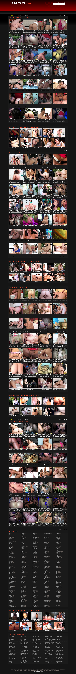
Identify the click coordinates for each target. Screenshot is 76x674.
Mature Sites (58, 649)
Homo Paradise (47, 651)
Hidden (34, 563)
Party (61, 62)
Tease (57, 566)
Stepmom (58, 550)
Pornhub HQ (12, 646)
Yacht (57, 602)
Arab (10, 546)
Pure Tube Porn (24, 643)
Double (22, 576)
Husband (34, 571)
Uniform (57, 583)
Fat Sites (35, 660)
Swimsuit (58, 560)
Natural (19, 182)
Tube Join (11, 638)
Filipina (22, 597)
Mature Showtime (60, 647)
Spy (57, 547)
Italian (33, 577)
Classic (22, 534)
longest (26, 15)
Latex (33, 592)
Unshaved (58, 585)
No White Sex (36, 647)
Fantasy (22, 591)
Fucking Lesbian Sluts (49, 638)
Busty (18, 32)
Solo (57, 541)
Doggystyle (35, 121)
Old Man (46, 556)
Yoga (57, 604)
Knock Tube (23, 640)
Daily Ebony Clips (25, 655)
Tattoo (57, 563)
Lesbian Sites (47, 662)
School (45, 599)
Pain (45, 563)
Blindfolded (11, 577)
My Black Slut (36, 646)
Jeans (33, 581)
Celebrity (11, 602)
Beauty (10, 562)
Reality (48, 331)
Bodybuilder (11, 581)
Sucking (57, 557)
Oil (44, 555)
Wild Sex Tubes (12, 657)
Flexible (22, 606)
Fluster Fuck (12, 643)
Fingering (46, 182)
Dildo (22, 568)
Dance (22, 562)
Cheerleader (11, 606)
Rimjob (45, 596)
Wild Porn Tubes (12, 655)
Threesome (47, 32)
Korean (34, 588)
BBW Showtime (36, 651)
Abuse (42, 671)
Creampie (23, 552)
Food (33, 533)
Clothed (22, 538)
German (34, 546)
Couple (22, 550)
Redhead (49, 182)
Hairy (26, 182)
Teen (18, 47)
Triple (57, 577)
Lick (33, 599)
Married (34, 605)
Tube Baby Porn (24, 650)
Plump (45, 575)
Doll (22, 573)
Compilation (23, 546)
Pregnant (46, 580)
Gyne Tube (23, 639)
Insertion (34, 575)
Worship (58, 601)
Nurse (45, 551)
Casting (10, 600)
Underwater (58, 582)
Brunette (28, 32)
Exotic (22, 585)
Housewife (34, 567)
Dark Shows (23, 657)
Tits (48, 62)
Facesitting (23, 587)
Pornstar (35, 47)
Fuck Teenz (46, 646)
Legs (33, 596)
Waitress (58, 592)
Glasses (34, 551)
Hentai (33, 562)
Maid (33, 604)
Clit (21, 536)
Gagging (34, 542)
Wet (57, 596)
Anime (10, 543)
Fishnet (22, 601)
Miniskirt (46, 539)
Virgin (57, 590)
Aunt (10, 551)
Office (45, 553)
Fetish (22, 596)
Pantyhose (46, 566)
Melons (45, 536)
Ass (63, 47)
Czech (22, 560)
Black (33, 62)
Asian (41, 47)
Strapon (57, 552)
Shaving (46, 605)
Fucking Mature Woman (49, 643)
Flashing (43, 167)
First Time (23, 600)
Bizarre (10, 573)
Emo (22, 580)
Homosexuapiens (48, 654)
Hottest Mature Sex (48, 658)
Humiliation (34, 570)
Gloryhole (34, 552)
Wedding (58, 595)
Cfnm (10, 604)
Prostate (46, 583)
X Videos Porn (60, 662)
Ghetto (33, 547)
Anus (34, 346)
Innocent (34, 573)
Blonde (56, 32)
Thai (57, 568)
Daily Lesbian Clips (37, 657)
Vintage (57, 588)
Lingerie (36, 197)
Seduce (46, 602)
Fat (21, 592)
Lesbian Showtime (48, 661)
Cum (22, 555)
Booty (10, 585)
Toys (57, 575)
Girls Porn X (58, 660)
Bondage (11, 582)
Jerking (34, 582)
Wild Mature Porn (59, 658)
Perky (45, 570)
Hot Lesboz (46, 657)
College (22, 543)
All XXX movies (12, 636)
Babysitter (11, 553)
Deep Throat (63, 182)
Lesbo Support (59, 639)
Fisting (22, 602)
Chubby (22, 533)
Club (57, 62)
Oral (45, 557)
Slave (57, 537)
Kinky (33, 585)
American (16, 182)
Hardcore (31, 32)
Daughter (23, 563)
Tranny (57, 576)
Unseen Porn (12, 654)
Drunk (42, 106)
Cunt (57, 167)
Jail (33, 578)
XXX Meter (18, 3)
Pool (45, 576)
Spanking (58, 544)
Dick (22, 567)
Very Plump (58, 655)
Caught (10, 601)
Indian (33, 572)
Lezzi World (58, 644)
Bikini (10, 571)
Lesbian (19, 106)
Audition (11, 550)
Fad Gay (34, 662)
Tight (57, 571)
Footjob (34, 534)
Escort (22, 582)
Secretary (46, 601)
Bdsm (10, 560)
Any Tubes (23, 636)
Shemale (46, 606)
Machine (34, 602)
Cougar (22, 548)
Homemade (35, 565)
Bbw (55, 106)
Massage (34, 606)
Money (45, 542)
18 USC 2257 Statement (36, 671)
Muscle (45, 546)
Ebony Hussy (35, 638)
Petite (45, 571)
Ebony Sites (35, 640)
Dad (22, 561)
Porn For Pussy (59, 661)
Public (64, 361)
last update (19, 15)
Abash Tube (11, 660)
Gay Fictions (47, 647)
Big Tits (10, 570)
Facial (19, 62)
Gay (33, 544)
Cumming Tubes (36, 654)
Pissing (45, 573)
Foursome (34, 537)
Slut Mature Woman (60, 654)
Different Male (36, 661)
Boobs (10, 583)
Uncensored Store (13, 653)
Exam (22, 583)
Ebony (22, 578)
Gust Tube (23, 638)
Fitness (22, 604)
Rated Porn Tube (24, 644)
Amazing (34, 316)
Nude (45, 550)
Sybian (57, 562)
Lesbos (57, 640)
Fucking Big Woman (48, 636)
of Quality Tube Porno (30, 3)
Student (57, 556)
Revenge (46, 594)
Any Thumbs (12, 662)
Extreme (23, 586)
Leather (34, 595)
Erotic (22, 581)
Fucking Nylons (47, 644)
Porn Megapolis (59, 651)
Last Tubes (11, 644)
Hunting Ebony (36, 644)
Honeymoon (35, 566)
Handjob (32, 167)
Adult (10, 661)
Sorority (57, 542)
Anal (14, 32)
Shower (49, 197)
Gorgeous (34, 553)
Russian (46, 597)
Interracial (41, 32)
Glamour (34, 550)
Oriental (46, 561)
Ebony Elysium (24, 661)
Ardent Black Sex (24, 651)
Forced (34, 536)
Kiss (33, 586)
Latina (28, 182)
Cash (10, 599)
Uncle (57, 581)
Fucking (65, 525)
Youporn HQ (12, 658)
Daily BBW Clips (36, 655)
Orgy (59, 62)
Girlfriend (34, 548)
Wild (57, 600)
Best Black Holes (24, 653)
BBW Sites (35, 653)
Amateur (12, 32)
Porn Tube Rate (24, 642)
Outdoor (46, 562)
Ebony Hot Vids (36, 636)
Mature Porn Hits (59, 646)
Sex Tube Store (24, 647)
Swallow (57, 558)
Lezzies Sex (58, 643)
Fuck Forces (12, 647)
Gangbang (34, 543)
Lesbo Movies (59, 638)
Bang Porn (11, 640)
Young (57, 605)
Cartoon (11, 597)
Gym (33, 557)
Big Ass (51, 32)
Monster (46, 543)
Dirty (22, 570)
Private (45, 582)
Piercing (46, 572)
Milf (45, 538)
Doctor (22, 571)
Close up (23, 537)
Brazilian (11, 586)
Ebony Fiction (24, 662)
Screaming (46, 600)
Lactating (34, 590)
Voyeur (57, 591)
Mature (45, 534)
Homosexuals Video (48, 653)
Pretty (45, 581)
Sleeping (58, 538)
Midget (45, 537)
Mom (45, 541)
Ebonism (23, 658)
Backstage (11, 555)
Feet (22, 594)
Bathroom (11, 557)
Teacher (57, 565)
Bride (10, 587)
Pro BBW (58, 653)
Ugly (57, 580)
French (34, 538)
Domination (23, 575)
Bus (10, 594)
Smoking (58, 539)
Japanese (60, 167)
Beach (16, 32)
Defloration (23, 566)
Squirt (57, 548)
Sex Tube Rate (24, 646)
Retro (45, 592)
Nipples (61, 32)
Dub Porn (11, 642)
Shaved (19, 197)
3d (9, 533)
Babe (26, 32)
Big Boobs (11, 565)
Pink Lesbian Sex (60, 650)
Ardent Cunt (11, 639)
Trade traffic (48, 668)
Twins (57, 578)
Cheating (31, 121)
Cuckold (22, 553)
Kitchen (34, 587)
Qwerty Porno (12, 650)
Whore (57, 597)
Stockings (34, 32)
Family (22, 590)
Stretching (58, 553)
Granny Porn (47, 649)
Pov (63, 32)
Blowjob (58, 32)
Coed (22, 542)
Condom (22, 547)
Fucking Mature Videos (49, 642)
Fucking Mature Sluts (48, 640)
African (10, 537)
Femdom (23, 595)
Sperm (57, 546)
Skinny (57, 536)
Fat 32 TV (35, 658)
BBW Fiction (35, 649)
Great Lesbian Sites (48, 650)
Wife (57, 599)
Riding (45, 595)
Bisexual (11, 572)
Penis (45, 568)
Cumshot (17, 62)
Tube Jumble (12, 651)
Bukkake (11, 592)
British (10, 588)
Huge (33, 568)
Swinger (57, 561)
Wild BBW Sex (59, 657)
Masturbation (33, 256)
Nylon (45, 552)
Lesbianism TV (47, 660)
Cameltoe (11, 596)
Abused (10, 534)
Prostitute (46, 585)
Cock (22, 541)
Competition (23, 544)
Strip (57, 555)
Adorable (11, 536)
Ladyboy (34, 591)
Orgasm (46, 558)
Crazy (22, 551)
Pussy (45, 331)
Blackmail (11, 576)
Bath (10, 556)
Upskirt (57, 586)
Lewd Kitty (58, 642)
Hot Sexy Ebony (36, 642)
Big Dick (11, 568)
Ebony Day (23, 660)
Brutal (10, 591)
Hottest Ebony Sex (37, 643)
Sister (57, 534)
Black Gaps (23, 654)
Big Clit (10, 566)
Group (29, 47)
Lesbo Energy (59, 636)
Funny (33, 541)
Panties (44, 32)
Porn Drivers (12, 649)
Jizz (33, 583)
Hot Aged (46, 655)
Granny (34, 555)
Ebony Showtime (36, 639)
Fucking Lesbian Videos (49, 639)
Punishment (46, 587)
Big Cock (28, 121)
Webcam (58, 594)
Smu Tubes (23, 649)
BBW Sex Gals (36, 650)
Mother (45, 544)
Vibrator (57, 587)
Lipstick (34, 601)
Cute (46, 525)
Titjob (57, 572)
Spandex (58, 543)
